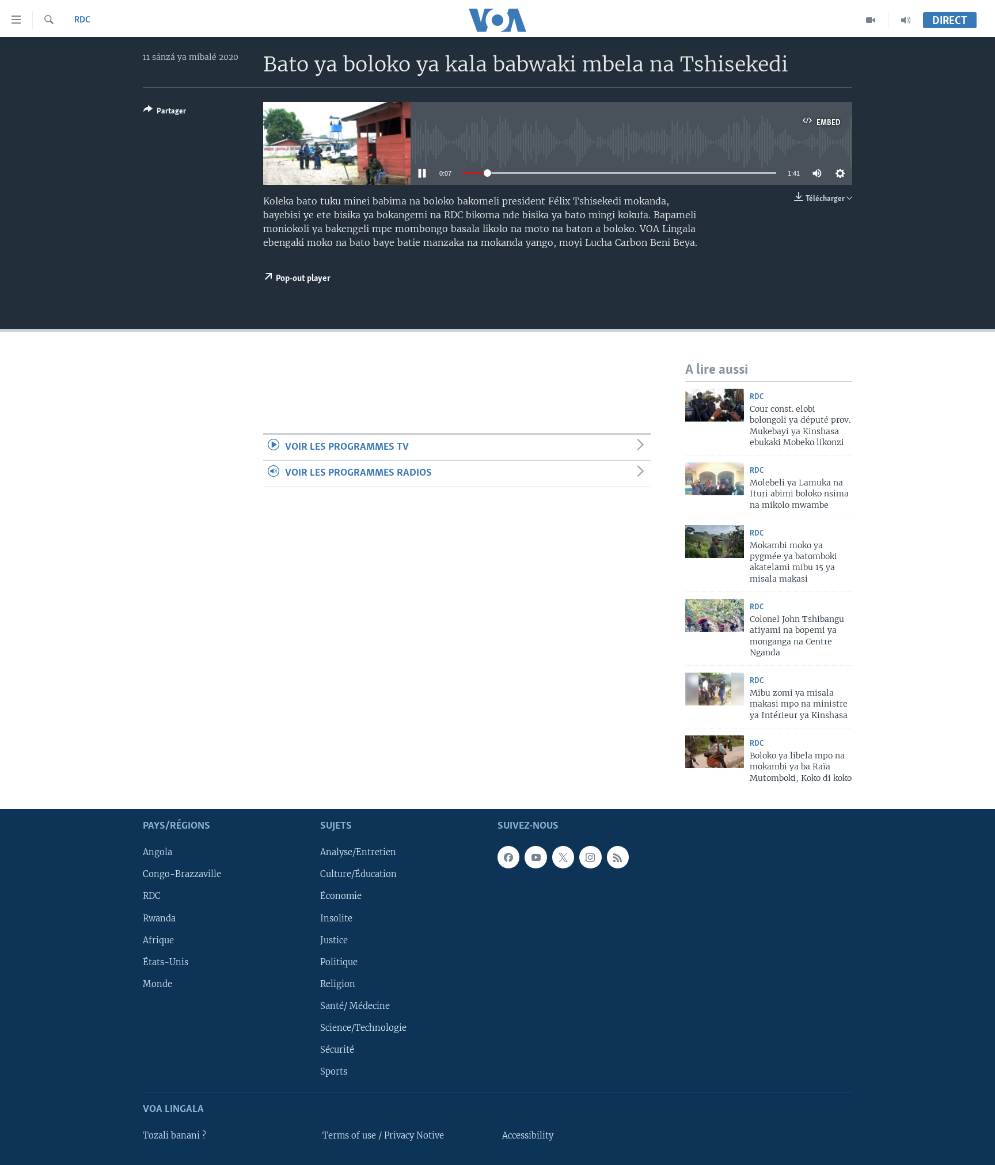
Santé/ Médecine (355, 1006)
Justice (334, 940)
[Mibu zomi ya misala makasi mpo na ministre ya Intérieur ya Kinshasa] (714, 689)
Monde (157, 984)
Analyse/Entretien (358, 852)
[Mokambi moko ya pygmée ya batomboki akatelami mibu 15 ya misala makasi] (714, 541)
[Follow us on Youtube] (535, 857)
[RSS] (618, 857)
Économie (341, 896)
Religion (337, 984)
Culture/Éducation (358, 874)
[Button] (164, 113)
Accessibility (527, 1135)
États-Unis (165, 962)
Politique (339, 962)
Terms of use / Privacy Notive (383, 1135)
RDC (82, 20)
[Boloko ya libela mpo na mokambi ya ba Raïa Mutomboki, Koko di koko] (714, 751)
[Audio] (905, 20)
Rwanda (159, 918)
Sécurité (337, 1050)
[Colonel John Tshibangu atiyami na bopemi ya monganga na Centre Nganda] (714, 615)
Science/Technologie (363, 1028)
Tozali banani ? (174, 1135)
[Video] (870, 20)
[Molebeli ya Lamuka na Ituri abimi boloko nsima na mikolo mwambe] (714, 478)
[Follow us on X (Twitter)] (563, 857)
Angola (157, 852)
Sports (333, 1072)
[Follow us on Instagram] (590, 857)
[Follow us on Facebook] (508, 857)
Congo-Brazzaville (182, 874)
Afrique (158, 940)
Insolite (336, 918)
